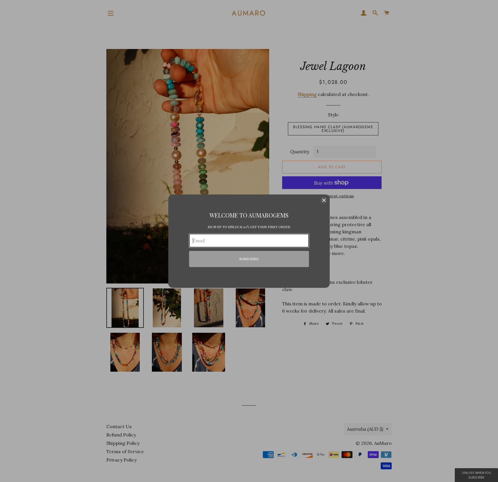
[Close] (323, 200)
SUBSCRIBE (249, 259)
